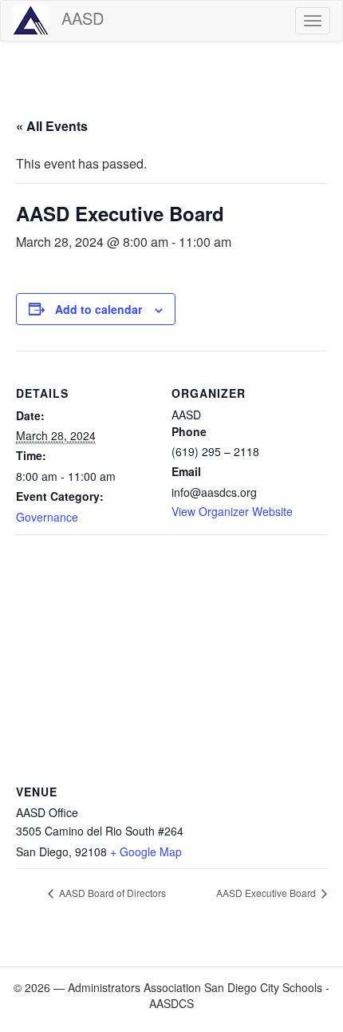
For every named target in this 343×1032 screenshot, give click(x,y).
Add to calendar (98, 309)
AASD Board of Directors (111, 892)
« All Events (52, 126)
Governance (47, 517)
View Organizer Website (232, 511)
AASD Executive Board (267, 892)
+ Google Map (146, 851)
